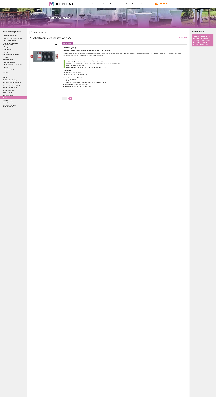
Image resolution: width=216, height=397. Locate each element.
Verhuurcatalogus (130, 4)
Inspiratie (102, 4)
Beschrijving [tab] (67, 43)
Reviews (165, 4)
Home (93, 4)
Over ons (144, 4)
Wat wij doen (114, 4)
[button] (56, 44)
